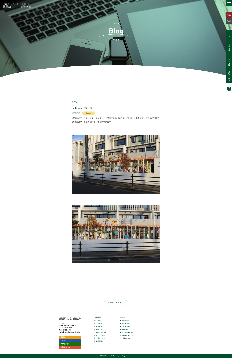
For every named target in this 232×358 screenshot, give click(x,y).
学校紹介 (98, 317)
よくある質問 (229, 61)
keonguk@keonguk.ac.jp (71, 332)
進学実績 (99, 326)
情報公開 (99, 329)
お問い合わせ (229, 76)
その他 (122, 317)
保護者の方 (125, 320)
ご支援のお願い (127, 326)
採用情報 (229, 47)
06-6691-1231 (67, 328)
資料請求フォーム (127, 335)
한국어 (229, 15)
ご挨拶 (98, 320)
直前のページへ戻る (115, 302)
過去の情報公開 (101, 332)
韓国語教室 (99, 341)
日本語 (229, 21)
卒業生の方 (125, 323)
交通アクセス (100, 338)
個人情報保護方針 (127, 332)
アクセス (229, 36)
